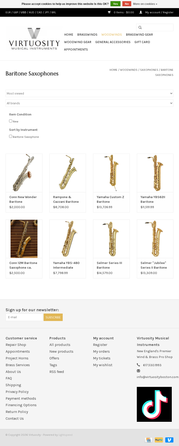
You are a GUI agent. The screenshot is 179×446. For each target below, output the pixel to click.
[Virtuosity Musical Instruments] (34, 38)
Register (100, 344)
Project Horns (17, 358)
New (15, 121)
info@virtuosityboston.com (158, 377)
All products (59, 344)
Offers (54, 358)
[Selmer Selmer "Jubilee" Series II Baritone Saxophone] (155, 239)
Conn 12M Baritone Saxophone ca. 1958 (23, 265)
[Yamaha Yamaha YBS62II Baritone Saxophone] (155, 173)
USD (24, 12)
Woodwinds (111, 35)
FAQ (9, 378)
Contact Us (15, 418)
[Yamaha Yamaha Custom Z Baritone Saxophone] (111, 173)
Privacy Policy (17, 391)
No (127, 4)
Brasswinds (87, 35)
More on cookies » (145, 4)
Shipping (13, 385)
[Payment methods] (148, 439)
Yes (115, 4)
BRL (54, 12)
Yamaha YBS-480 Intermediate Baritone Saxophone (66, 265)
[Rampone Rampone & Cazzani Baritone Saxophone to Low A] (67, 173)
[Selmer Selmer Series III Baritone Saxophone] (111, 239)
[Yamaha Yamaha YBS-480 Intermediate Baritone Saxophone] (67, 239)
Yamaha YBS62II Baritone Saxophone (153, 199)
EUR (8, 12)
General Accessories (113, 42)
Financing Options (21, 405)
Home (68, 35)
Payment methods (21, 398)
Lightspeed (65, 434)
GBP (16, 12)
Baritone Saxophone (26, 137)
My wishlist (102, 365)
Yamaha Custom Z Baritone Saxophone (110, 199)
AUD (32, 12)
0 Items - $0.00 (124, 12)
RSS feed (56, 371)
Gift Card (142, 42)
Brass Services (18, 365)
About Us (13, 371)
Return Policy (17, 411)
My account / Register (159, 12)
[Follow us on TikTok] (155, 404)
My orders (101, 351)
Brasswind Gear (139, 35)
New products (61, 351)
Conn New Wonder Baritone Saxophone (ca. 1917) (23, 199)
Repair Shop (16, 344)
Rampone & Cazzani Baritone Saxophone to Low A (66, 199)
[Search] (140, 28)
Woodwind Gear (77, 42)
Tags (53, 365)
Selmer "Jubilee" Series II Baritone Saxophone (154, 265)
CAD (40, 12)
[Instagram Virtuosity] (169, 310)
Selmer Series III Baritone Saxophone (109, 265)
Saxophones (149, 69)
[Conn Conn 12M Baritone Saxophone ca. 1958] (24, 239)
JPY (47, 12)
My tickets (101, 358)
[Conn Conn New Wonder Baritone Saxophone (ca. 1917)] (24, 173)
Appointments (76, 49)
